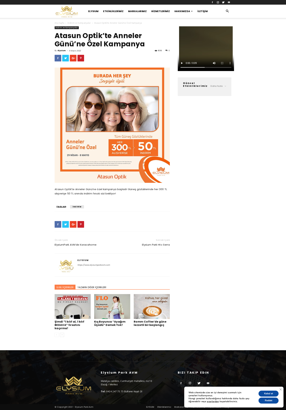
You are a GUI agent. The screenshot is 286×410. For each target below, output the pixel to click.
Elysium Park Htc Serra (156, 244)
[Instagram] (217, 2)
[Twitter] (223, 2)
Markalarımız (137, 11)
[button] (227, 11)
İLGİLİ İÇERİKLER (65, 287)
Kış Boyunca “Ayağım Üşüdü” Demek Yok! (109, 323)
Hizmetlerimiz (160, 11)
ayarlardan (213, 401)
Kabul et (268, 393)
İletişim (202, 11)
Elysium (62, 50)
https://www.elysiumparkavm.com (93, 265)
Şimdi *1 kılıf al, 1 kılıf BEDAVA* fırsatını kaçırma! (69, 325)
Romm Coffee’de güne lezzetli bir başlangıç (150, 323)
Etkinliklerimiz (113, 11)
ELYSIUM (93, 11)
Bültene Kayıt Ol (133, 391)
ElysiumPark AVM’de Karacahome (75, 244)
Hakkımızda (182, 11)
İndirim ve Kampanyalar (79, 23)
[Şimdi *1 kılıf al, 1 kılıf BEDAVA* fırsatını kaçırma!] (73, 306)
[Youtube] (228, 2)
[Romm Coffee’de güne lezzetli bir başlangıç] (152, 306)
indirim (77, 206)
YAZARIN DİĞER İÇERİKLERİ (91, 287)
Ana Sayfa (59, 23)
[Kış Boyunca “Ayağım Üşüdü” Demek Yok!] (112, 306)
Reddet (268, 400)
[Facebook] (212, 2)
